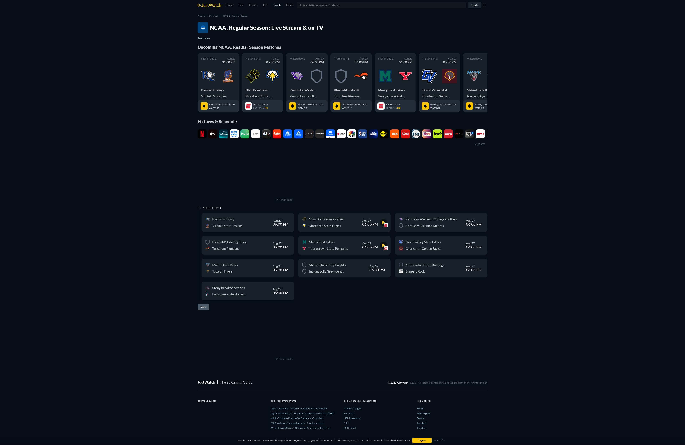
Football (214, 16)
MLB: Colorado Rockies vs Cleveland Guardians (297, 418)
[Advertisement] (284, 175)
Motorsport (423, 413)
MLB (346, 422)
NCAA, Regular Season (235, 16)
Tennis (420, 418)
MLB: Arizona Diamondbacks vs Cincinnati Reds (297, 422)
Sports (201, 16)
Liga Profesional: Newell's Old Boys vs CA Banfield (299, 408)
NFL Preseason (352, 418)
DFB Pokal (350, 427)
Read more (204, 38)
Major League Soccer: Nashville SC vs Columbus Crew (301, 427)
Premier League (352, 408)
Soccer (421, 408)
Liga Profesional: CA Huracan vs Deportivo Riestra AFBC (302, 413)
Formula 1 (349, 413)
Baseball (421, 427)
